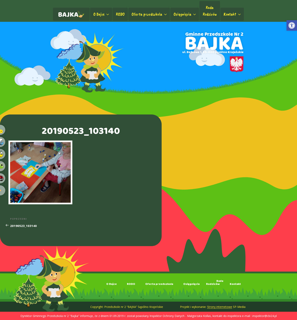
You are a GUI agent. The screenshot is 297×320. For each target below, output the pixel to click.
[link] (291, 25)
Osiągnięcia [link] (182, 14)
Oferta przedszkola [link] (147, 14)
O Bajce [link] (98, 14)
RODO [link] (120, 14)
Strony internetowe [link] (219, 307)
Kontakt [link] (230, 14)
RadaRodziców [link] (210, 11)
